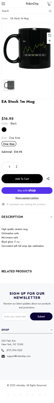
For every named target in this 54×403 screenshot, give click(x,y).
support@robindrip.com (18, 356)
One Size (9, 144)
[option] (27, 48)
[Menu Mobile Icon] (3, 4)
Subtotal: (7, 152)
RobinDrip (28, 4)
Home (5, 18)
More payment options (27, 198)
